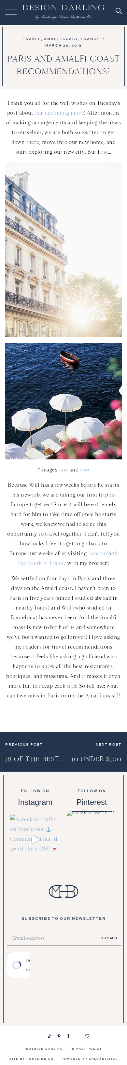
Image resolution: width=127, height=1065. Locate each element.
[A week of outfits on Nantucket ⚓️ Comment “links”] (35, 840)
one (63, 470)
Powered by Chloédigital (90, 1058)
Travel (32, 38)
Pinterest (92, 802)
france (90, 38)
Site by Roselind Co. (32, 1058)
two (84, 470)
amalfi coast (61, 38)
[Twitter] (78, 1036)
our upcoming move (59, 113)
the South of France (42, 563)
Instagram (35, 802)
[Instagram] (40, 1036)
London (97, 553)
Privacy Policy (85, 1048)
